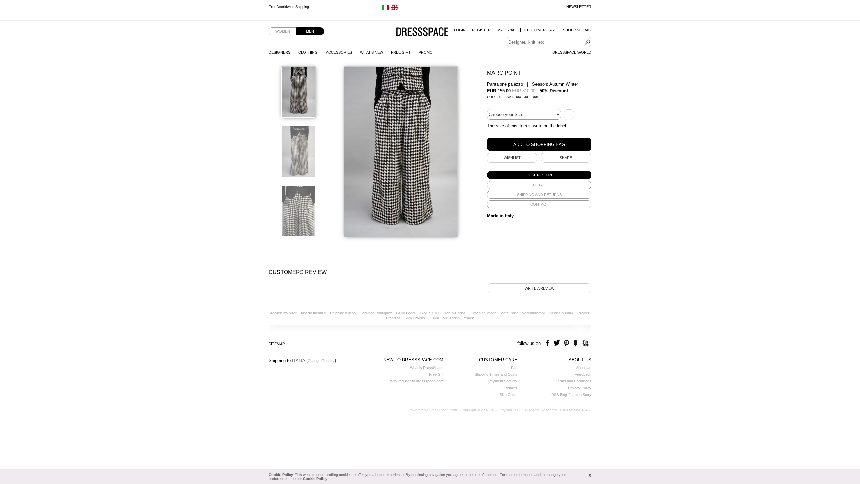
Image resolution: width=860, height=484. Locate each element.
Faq (514, 368)
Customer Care (540, 30)
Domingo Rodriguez (376, 313)
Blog (563, 395)
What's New (371, 52)
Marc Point (509, 313)
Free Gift (401, 52)
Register (481, 30)
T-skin (434, 318)
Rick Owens (415, 318)
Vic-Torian (451, 318)
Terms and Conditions (573, 381)
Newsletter (578, 7)
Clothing (308, 52)
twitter (557, 343)
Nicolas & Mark (561, 313)
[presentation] (539, 175)
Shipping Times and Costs (496, 374)
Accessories (339, 52)
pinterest (566, 343)
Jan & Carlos (455, 313)
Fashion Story (579, 395)
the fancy (575, 343)
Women (282, 31)
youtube (584, 343)
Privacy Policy (579, 388)
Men (310, 31)
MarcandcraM (533, 313)
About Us (583, 368)
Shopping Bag (577, 30)
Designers (279, 52)
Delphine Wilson (343, 313)
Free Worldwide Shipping (289, 7)
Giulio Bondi (405, 313)
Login (460, 30)
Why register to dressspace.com (416, 381)
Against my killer (283, 313)
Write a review (539, 288)
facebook (548, 343)
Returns (510, 388)
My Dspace (507, 30)
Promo (426, 52)
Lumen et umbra (483, 313)
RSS (555, 395)
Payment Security (502, 381)
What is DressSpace (426, 368)
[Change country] (386, 9)
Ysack (469, 318)
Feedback (583, 374)
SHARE (566, 158)
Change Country (321, 361)
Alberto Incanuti (313, 313)
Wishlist (512, 158)
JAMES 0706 (429, 313)
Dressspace (422, 32)
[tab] (539, 175)
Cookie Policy (281, 475)
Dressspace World (571, 52)
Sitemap (277, 344)
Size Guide (508, 395)
